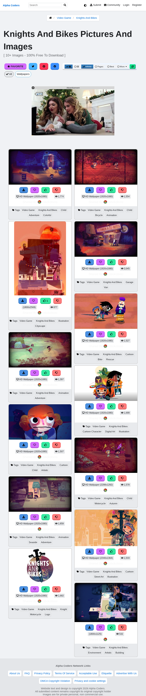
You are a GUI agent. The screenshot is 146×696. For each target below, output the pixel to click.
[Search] (65, 5)
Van (106, 287)
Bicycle (99, 215)
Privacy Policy (42, 673)
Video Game (64, 17)
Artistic (44, 470)
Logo (47, 614)
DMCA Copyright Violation (55, 681)
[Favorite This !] (33, 301)
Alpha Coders (11, 5)
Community (113, 5)
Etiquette (107, 673)
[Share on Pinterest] (44, 66)
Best (111, 66)
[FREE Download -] (22, 301)
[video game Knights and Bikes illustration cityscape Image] (40, 294)
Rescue (110, 359)
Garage (129, 282)
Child (63, 210)
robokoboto (49, 202)
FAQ (27, 673)
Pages (100, 66)
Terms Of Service (64, 673)
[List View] (77, 67)
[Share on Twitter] (33, 66)
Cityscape (40, 326)
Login (126, 5)
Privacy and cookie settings (90, 681)
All (10, 74)
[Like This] (111, 627)
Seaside (33, 542)
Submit (96, 5)
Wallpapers (23, 74)
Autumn (113, 503)
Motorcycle (35, 614)
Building (119, 652)
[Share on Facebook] (55, 66)
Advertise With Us (126, 673)
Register (137, 5)
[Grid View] (69, 67)
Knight (63, 609)
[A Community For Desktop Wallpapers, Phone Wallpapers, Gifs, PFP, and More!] (50, 17)
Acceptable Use (88, 673)
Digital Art (110, 431)
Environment (94, 652)
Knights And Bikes (86, 17)
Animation (63, 393)
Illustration (63, 321)
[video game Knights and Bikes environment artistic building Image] (106, 621)
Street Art (99, 577)
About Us (14, 673)
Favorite (16, 66)
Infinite (89, 66)
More (122, 66)
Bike (100, 359)
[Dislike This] (57, 301)
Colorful (47, 215)
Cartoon (64, 465)
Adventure (34, 215)
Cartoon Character (92, 431)
